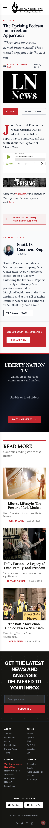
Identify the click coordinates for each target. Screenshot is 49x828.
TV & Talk (31, 745)
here (11, 202)
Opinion (30, 737)
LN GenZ (8, 782)
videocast (20, 193)
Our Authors (9, 737)
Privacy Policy (10, 749)
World (29, 741)
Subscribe (24, 708)
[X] (17, 823)
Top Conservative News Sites (13, 765)
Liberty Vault (9, 778)
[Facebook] (22, 823)
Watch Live (9, 774)
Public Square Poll (35, 772)
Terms (7, 753)
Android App (32, 779)
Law (28, 753)
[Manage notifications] (43, 823)
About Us (8, 734)
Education (31, 749)
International (9, 786)
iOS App (30, 775)
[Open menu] (5, 7)
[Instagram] (31, 823)
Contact (7, 741)
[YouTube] (27, 823)
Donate (30, 768)
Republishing (10, 745)
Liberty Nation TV (12, 771)
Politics (30, 734)
